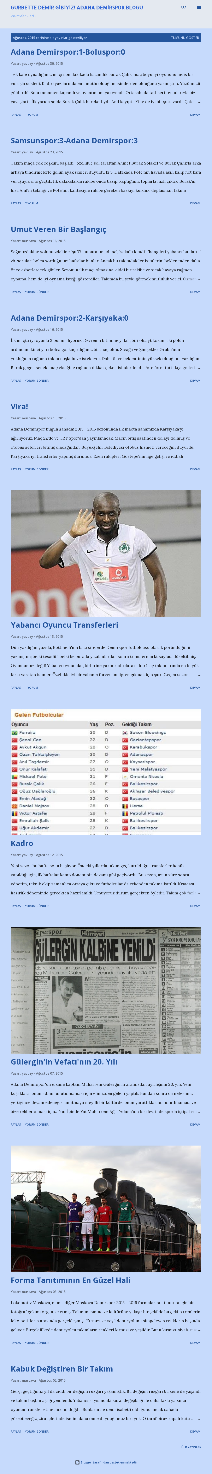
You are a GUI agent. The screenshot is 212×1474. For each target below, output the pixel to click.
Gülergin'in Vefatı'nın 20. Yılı (64, 1062)
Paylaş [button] (16, 114)
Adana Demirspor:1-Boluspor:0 (68, 52)
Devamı (195, 114)
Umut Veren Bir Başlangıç (58, 229)
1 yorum (31, 114)
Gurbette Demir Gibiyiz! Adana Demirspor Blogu (77, 7)
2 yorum (31, 203)
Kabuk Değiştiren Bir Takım (62, 1369)
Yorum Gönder (37, 292)
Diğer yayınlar (189, 1447)
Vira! (19, 406)
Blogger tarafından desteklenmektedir (108, 1462)
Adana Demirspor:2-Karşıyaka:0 (70, 318)
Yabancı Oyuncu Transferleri (64, 625)
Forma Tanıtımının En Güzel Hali (70, 1280)
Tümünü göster (185, 37)
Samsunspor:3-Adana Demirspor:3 (74, 140)
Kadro (22, 843)
